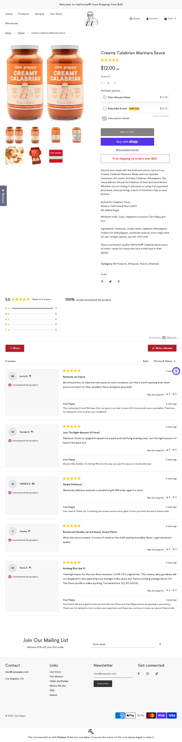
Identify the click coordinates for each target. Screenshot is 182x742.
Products (23, 14)
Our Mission (56, 676)
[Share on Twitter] (110, 281)
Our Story (56, 14)
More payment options (127, 150)
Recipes (39, 14)
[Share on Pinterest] (119, 281)
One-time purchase (119, 97)
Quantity (106, 76)
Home (8, 14)
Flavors (21, 33)
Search (53, 695)
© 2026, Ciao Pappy (15, 715)
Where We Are (58, 686)
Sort (146, 361)
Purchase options (110, 90)
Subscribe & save (123, 108)
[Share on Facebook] (102, 281)
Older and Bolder (59, 681)
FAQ (52, 690)
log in (139, 737)
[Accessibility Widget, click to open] (176, 371)
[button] (110, 60)
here (87, 737)
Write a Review (166, 349)
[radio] (104, 97)
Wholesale (11, 23)
